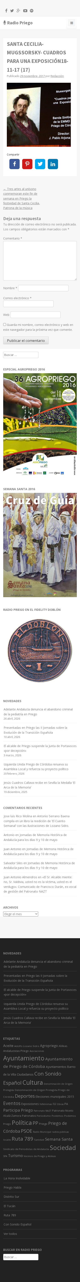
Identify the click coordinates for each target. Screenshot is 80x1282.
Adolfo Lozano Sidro (26, 1046)
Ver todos (10, 1234)
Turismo (15, 1155)
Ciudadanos (25, 1074)
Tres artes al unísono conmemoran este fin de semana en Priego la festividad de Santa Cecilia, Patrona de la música (21, 198)
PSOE (26, 1131)
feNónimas (46, 1104)
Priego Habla (12, 1187)
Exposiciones (30, 1104)
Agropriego (49, 1045)
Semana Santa (59, 1139)
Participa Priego (18, 1110)
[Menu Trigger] (71, 23)
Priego (43, 1124)
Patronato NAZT (42, 1110)
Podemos (57, 1115)
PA (66, 1104)
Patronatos (29, 1116)
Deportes (25, 1096)
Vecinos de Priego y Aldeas (40, 1156)
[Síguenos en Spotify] (30, 11)
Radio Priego (20, 23)
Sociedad (63, 1148)
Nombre (10, 288)
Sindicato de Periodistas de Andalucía (26, 1149)
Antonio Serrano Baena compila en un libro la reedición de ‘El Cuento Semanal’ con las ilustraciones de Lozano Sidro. (37, 821)
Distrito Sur (11, 1197)
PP (35, 1123)
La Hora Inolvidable (17, 1178)
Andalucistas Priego (16, 1051)
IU (54, 1104)
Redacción (57, 76)
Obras (60, 1104)
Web (6, 315)
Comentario (12, 238)
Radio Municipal (42, 1131)
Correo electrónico (17, 298)
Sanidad (39, 1139)
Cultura (32, 1082)
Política (22, 1123)
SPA (5, 1156)
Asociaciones (37, 1051)
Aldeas (63, 1046)
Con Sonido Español (17, 1224)
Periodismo (44, 1115)
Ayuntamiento (23, 1058)
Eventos (11, 1103)
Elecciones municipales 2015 (55, 1097)
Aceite (8, 1045)
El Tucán (9, 1206)
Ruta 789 (22, 1138)
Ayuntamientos (56, 1067)
